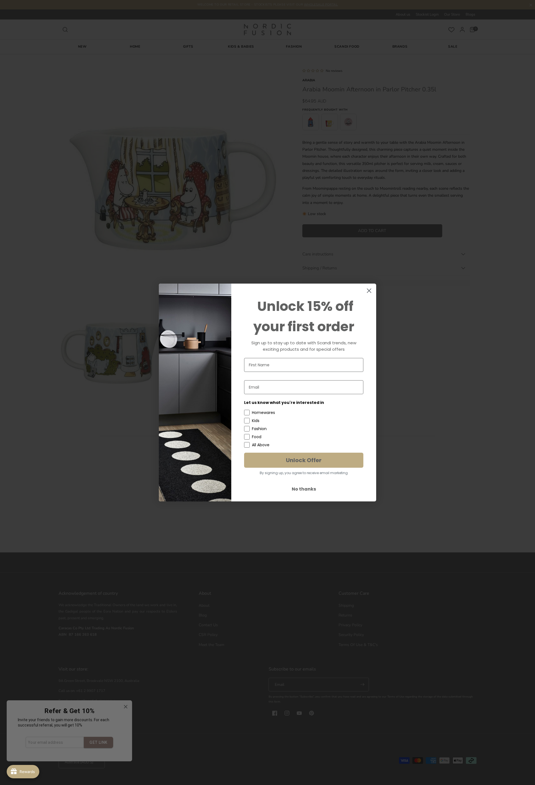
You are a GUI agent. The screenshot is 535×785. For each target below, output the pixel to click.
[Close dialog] (369, 291)
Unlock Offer (304, 460)
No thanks (304, 489)
